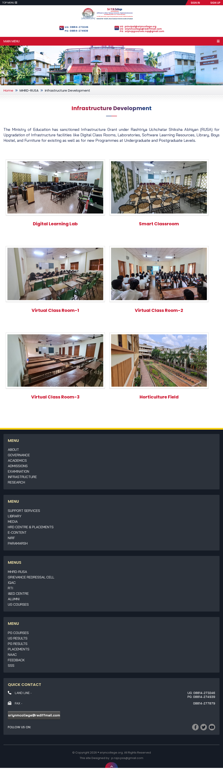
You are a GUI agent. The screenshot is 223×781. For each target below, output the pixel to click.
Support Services (24, 510)
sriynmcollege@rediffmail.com (34, 715)
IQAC (12, 582)
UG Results (17, 638)
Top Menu (8, 2)
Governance (19, 455)
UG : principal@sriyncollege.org (138, 26)
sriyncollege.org (111, 752)
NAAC (12, 654)
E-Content (17, 532)
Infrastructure (22, 477)
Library (14, 516)
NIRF (11, 538)
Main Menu (11, 41)
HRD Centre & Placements (31, 527)
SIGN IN (195, 3)
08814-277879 (204, 703)
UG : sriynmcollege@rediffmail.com (141, 29)
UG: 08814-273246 (76, 27)
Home (8, 90)
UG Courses (18, 604)
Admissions (18, 466)
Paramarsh (18, 543)
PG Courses (18, 633)
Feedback (16, 660)
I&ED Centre (18, 593)
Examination (18, 471)
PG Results (17, 643)
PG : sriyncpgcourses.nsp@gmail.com (142, 31)
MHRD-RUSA (29, 90)
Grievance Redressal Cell (31, 577)
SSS (11, 665)
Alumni (14, 599)
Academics (17, 460)
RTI (10, 588)
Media (13, 521)
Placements (18, 649)
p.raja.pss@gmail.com (127, 758)
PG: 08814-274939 (76, 30)
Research (16, 482)
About (13, 449)
